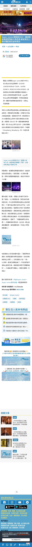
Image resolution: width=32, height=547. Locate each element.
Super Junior (15, 295)
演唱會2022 (6, 298)
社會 (11, 515)
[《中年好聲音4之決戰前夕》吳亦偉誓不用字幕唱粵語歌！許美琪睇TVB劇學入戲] (6, 424)
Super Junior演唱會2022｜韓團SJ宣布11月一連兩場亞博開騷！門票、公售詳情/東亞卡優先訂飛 (16, 162)
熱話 (17, 46)
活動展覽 (4, 511)
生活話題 (10, 46)
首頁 (3, 46)
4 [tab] (17, 11)
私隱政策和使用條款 (22, 534)
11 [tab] (19, 13)
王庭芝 (7, 52)
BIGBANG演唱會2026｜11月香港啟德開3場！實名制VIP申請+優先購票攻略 (19, 446)
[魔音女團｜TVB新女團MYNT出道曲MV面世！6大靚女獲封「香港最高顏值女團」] (6, 457)
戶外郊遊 (24, 515)
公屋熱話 (15, 9)
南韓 (15, 298)
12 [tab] (21, 13)
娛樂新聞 (22, 9)
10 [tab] (17, 13)
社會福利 (4, 517)
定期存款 (29, 9)
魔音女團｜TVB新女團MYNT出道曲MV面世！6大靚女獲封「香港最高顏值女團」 (20, 457)
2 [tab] (14, 11)
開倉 (13, 511)
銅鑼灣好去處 (5, 513)
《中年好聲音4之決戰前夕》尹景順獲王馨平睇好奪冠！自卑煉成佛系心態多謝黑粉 (20, 435)
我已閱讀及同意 (16, 540)
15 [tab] (16, 15)
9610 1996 (20, 289)
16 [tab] (18, 15)
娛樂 (14, 417)
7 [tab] (12, 13)
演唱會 (5, 6)
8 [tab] (14, 13)
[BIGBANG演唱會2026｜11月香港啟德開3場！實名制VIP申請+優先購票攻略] (6, 446)
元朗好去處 (15, 513)
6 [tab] (21, 11)
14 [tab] (15, 15)
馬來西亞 (22, 298)
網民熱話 (4, 523)
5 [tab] (19, 11)
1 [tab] (12, 11)
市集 (9, 511)
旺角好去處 (4, 515)
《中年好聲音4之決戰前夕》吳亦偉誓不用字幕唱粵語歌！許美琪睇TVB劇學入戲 (20, 423)
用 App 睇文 (25, 56)
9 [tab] (15, 13)
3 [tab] (15, 11)
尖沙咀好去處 (20, 511)
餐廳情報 (17, 515)
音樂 (19, 302)
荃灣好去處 (23, 513)
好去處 (5, 295)
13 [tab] (13, 15)
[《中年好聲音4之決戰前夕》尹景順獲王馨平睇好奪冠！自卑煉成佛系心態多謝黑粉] (6, 435)
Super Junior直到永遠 (9, 282)
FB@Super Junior (20, 279)
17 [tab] (20, 15)
